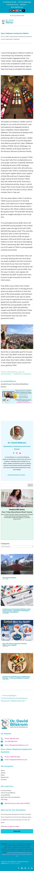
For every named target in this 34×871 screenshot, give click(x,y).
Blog (2, 775)
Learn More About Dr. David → (17, 475)
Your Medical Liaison (14, 863)
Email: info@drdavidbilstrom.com (16, 759)
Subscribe (17, 831)
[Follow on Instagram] (17, 10)
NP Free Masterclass (24, 2)
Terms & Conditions (8, 793)
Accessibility (5, 795)
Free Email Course (12, 4)
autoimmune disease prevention (21, 36)
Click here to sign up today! (10, 826)
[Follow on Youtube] (13, 10)
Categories (5, 544)
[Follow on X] (23, 10)
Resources (4, 777)
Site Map (4, 799)
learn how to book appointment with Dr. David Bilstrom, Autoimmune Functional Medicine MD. (17, 854)
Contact (4, 779)
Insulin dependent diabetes (10, 39)
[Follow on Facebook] (10, 10)
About (3, 773)
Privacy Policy (6, 790)
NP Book (23, 4)
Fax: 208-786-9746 (11, 741)
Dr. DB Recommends (9, 2)
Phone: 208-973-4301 (18, 15)
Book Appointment (17, 7)
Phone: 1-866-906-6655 (12, 757)
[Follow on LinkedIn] (20, 10)
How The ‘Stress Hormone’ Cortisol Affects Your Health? (14, 644)
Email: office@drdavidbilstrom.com (16, 745)
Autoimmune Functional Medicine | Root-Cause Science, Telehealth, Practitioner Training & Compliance (16, 610)
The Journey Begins (9, 577)
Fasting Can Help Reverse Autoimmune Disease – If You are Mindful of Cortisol (16, 677)
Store (3, 770)
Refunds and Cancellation (10, 797)
